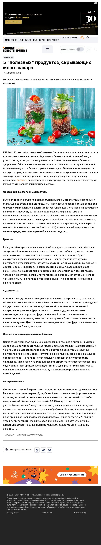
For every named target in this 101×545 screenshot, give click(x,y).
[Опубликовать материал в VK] (43, 450)
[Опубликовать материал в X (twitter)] (49, 450)
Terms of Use (46, 512)
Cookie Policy (80, 512)
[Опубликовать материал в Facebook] (37, 450)
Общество (8, 57)
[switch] (80, 49)
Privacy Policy (13, 512)
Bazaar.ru (22, 180)
